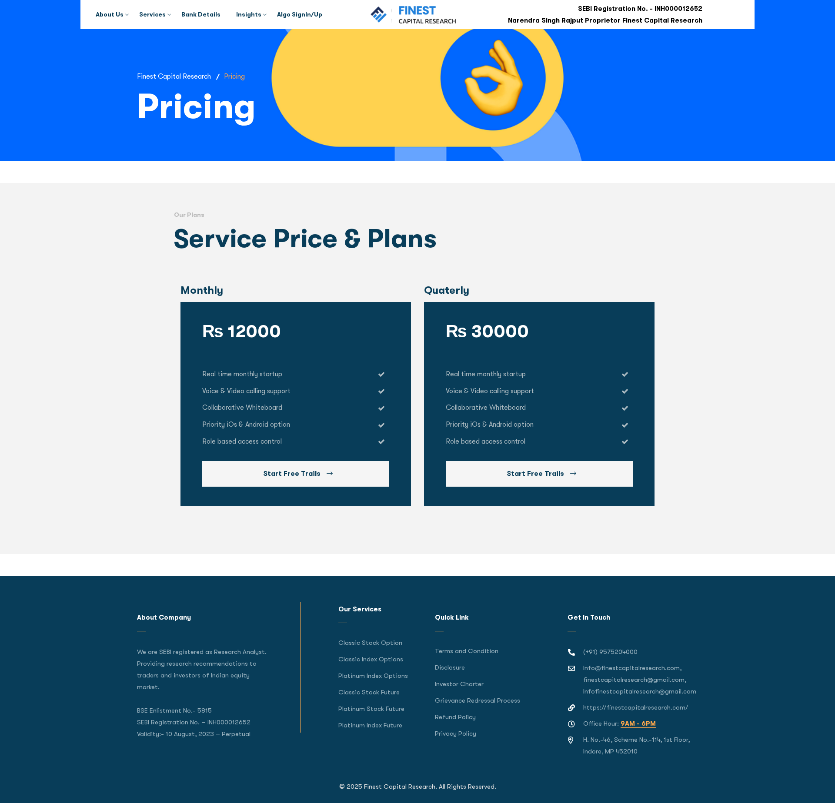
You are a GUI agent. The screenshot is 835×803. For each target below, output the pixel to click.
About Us (110, 14)
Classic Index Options (370, 659)
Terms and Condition (466, 651)
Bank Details (200, 14)
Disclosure (450, 667)
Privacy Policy (455, 733)
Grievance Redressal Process (477, 700)
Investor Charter (459, 684)
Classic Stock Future (369, 692)
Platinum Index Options (373, 676)
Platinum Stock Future (371, 709)
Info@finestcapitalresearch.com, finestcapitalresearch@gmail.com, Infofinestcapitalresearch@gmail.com (639, 679)
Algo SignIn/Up (299, 14)
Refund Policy (455, 717)
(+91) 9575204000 (610, 652)
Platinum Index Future (370, 725)
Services (152, 14)
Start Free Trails (292, 474)
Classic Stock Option (370, 643)
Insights (248, 14)
